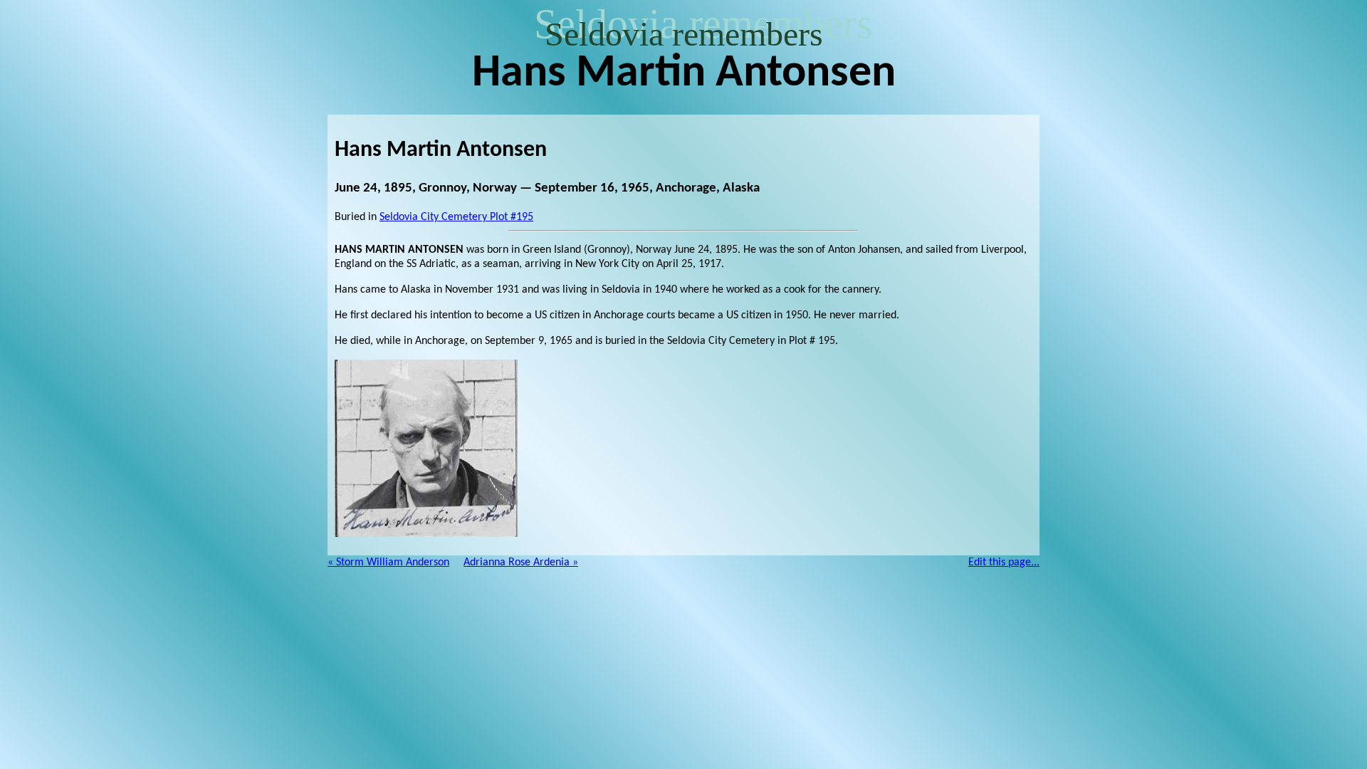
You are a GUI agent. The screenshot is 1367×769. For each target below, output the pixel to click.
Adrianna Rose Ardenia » (520, 562)
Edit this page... (1003, 562)
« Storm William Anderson (388, 562)
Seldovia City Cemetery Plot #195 (456, 217)
